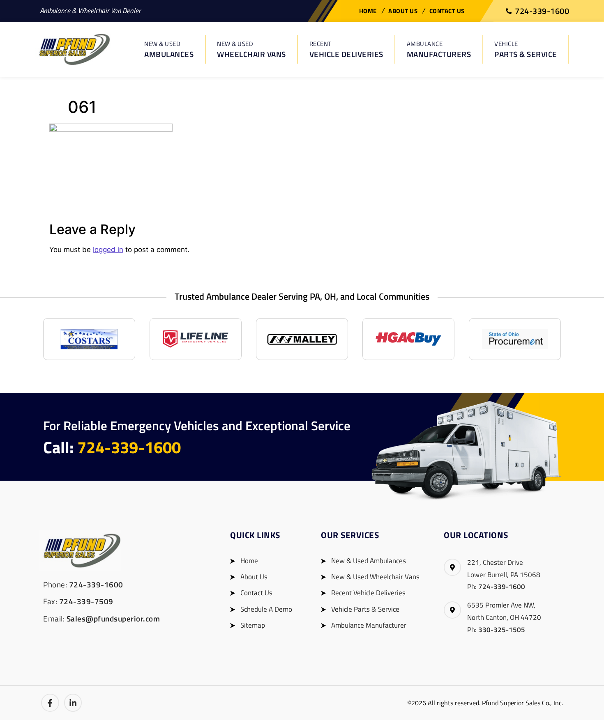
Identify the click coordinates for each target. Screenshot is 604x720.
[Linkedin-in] (73, 703)
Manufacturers (439, 49)
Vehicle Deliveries (346, 49)
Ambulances (169, 49)
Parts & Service (525, 49)
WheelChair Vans (251, 49)
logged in (108, 249)
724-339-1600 (129, 447)
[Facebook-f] (50, 703)
